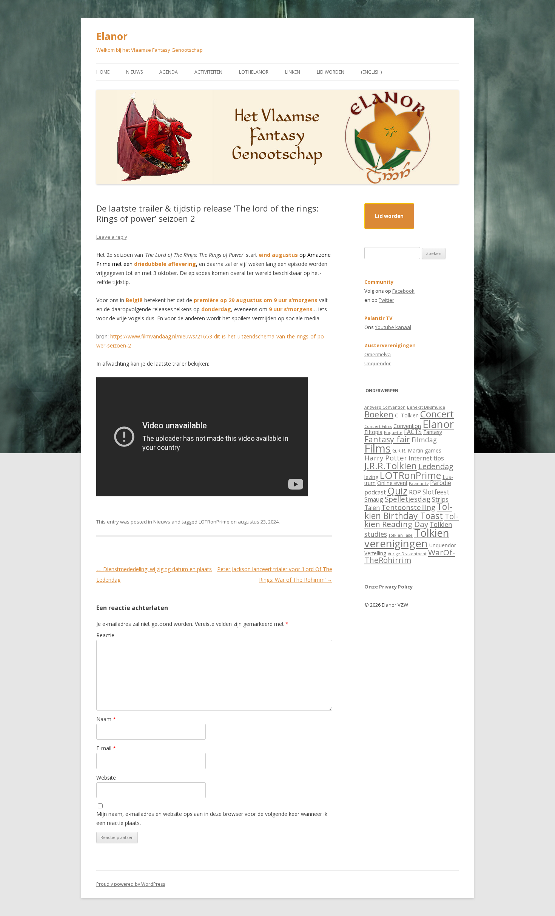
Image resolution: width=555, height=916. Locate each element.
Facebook (403, 290)
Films (377, 448)
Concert (437, 414)
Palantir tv (419, 483)
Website (106, 777)
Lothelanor (253, 72)
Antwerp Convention (384, 407)
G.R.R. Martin (407, 450)
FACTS (413, 432)
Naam (106, 719)
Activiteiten (208, 72)
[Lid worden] (389, 222)
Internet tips (426, 458)
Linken (292, 72)
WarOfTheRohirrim (409, 556)
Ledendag (435, 466)
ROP (415, 492)
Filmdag (424, 439)
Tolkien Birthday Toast (408, 510)
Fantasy (432, 432)
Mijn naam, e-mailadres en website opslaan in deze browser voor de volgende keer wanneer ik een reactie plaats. (211, 818)
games (433, 450)
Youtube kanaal (393, 327)
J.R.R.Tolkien (390, 465)
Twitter (386, 300)
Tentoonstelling (408, 507)
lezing (371, 476)
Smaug (373, 499)
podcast (375, 492)
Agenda (168, 72)
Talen (372, 508)
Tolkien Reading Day (411, 520)
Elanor (112, 36)
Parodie (440, 483)
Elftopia (373, 432)
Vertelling (375, 553)
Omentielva (377, 354)
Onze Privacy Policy (388, 586)
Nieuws (134, 72)
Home (102, 72)
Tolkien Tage (400, 535)
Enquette (393, 432)
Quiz (397, 490)
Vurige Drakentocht (407, 553)
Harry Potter (385, 457)
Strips (440, 499)
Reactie (105, 635)
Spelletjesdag (407, 499)
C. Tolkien (407, 415)
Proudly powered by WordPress (130, 884)
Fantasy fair (387, 439)
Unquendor (377, 363)
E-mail (106, 748)
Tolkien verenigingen (406, 538)
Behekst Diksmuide (426, 407)
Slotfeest (436, 491)
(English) (371, 72)
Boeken (378, 414)
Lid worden (330, 72)
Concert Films (378, 426)
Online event (392, 483)
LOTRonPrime (214, 521)
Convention (407, 425)
